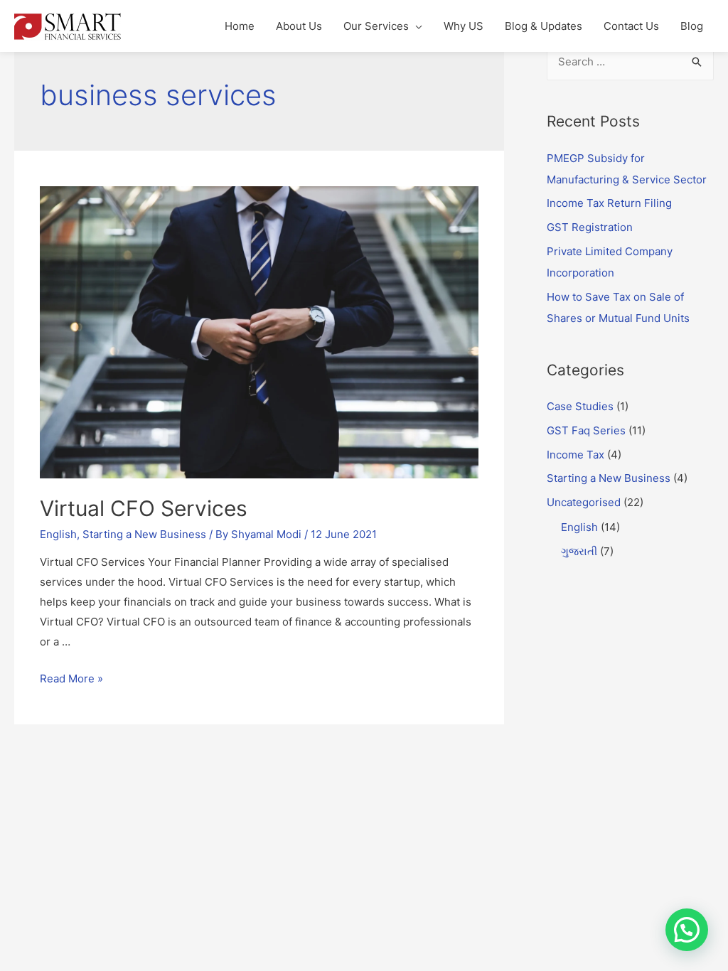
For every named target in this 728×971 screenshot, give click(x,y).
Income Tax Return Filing (609, 203)
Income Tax (575, 454)
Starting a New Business (144, 534)
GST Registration (590, 227)
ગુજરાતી (579, 551)
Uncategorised (584, 502)
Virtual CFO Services (143, 508)
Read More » (71, 678)
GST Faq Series (586, 430)
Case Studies (580, 406)
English (58, 534)
